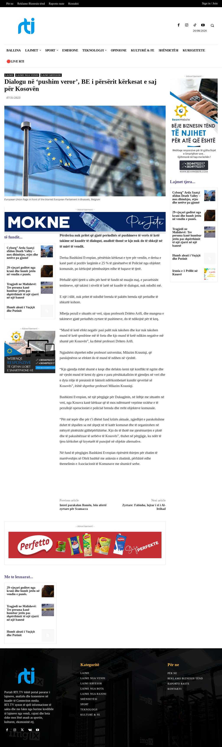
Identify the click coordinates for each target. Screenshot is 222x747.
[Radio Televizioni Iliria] (30, 26)
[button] (212, 25)
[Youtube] (203, 25)
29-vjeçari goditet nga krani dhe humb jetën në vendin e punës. (21, 271)
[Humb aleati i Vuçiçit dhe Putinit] (47, 311)
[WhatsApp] (161, 97)
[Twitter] (141, 97)
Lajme (9, 75)
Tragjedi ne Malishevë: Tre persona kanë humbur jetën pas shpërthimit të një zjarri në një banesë (23, 290)
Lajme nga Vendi (27, 75)
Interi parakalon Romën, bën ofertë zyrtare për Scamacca (83, 507)
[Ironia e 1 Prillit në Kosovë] (209, 273)
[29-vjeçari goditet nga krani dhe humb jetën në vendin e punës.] (47, 271)
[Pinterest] (151, 97)
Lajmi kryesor (51, 75)
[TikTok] (195, 25)
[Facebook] (179, 25)
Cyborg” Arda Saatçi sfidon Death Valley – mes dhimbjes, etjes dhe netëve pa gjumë (22, 252)
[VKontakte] (30, 730)
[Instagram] (187, 25)
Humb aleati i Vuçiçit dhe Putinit (21, 309)
